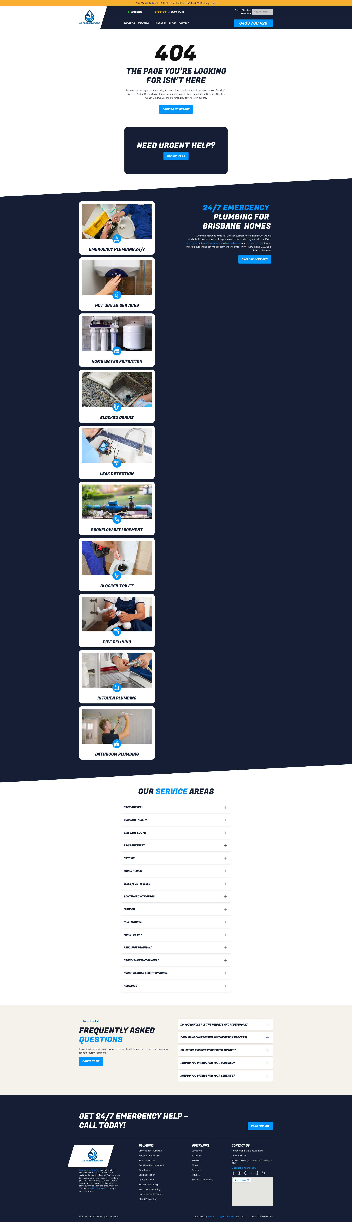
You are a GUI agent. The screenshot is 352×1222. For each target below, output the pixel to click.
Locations (197, 1150)
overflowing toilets (212, 242)
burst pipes (191, 242)
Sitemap (196, 1170)
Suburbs (161, 23)
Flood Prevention (148, 1199)
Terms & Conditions (202, 1179)
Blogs (172, 23)
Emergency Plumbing (150, 1150)
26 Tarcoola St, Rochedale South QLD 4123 (252, 1162)
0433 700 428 (239, 1155)
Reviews (196, 1160)
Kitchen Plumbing (148, 1184)
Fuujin (211, 1216)
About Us (129, 23)
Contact (184, 23)
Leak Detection (147, 1174)
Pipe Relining (145, 1170)
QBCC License (227, 1216)
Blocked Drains (147, 1160)
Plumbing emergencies (90, 1169)
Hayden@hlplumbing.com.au (247, 1150)
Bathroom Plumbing (149, 1189)
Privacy (196, 1174)
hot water (252, 242)
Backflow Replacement (151, 1165)
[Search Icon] (262, 12)
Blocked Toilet (146, 1179)
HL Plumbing (98, 1188)
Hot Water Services (149, 1155)
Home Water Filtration (151, 1194)
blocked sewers (233, 242)
